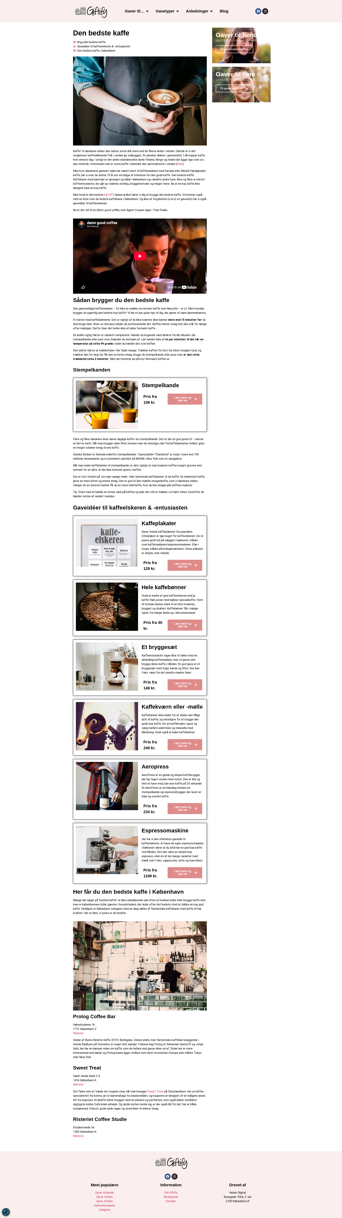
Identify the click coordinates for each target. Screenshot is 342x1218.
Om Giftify (170, 1192)
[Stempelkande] (107, 405)
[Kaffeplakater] (107, 543)
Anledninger (197, 11)
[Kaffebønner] (107, 607)
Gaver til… (134, 11)
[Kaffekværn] (107, 726)
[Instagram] (265, 11)
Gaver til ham (104, 1197)
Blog (224, 11)
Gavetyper (165, 11)
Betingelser (171, 1197)
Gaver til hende (104, 1192)
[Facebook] (258, 11)
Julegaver (104, 1209)
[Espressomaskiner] (107, 850)
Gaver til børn (104, 1201)
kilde (180, 164)
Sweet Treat (155, 1091)
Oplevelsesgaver (104, 1205)
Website (78, 1033)
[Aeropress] (107, 786)
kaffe (107, 194)
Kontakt (171, 1201)
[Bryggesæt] (107, 666)
